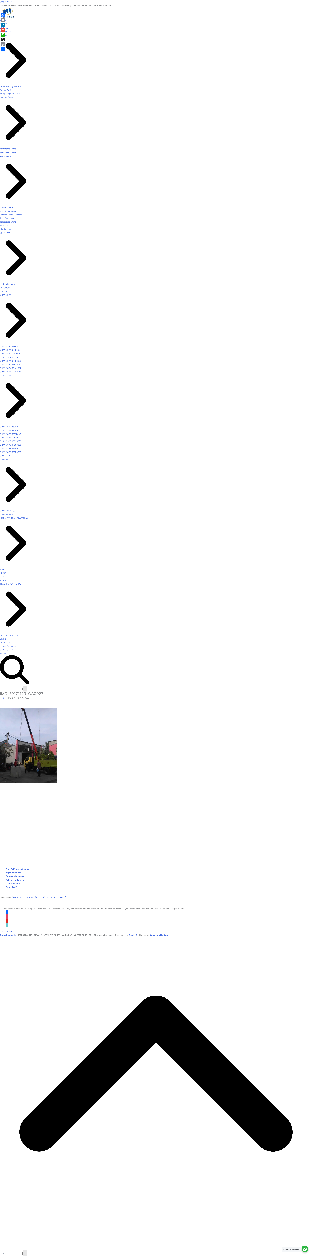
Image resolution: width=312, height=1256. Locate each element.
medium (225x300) (36, 897)
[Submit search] (25, 688)
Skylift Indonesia (13, 872)
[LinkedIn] (2, 24)
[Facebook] (2, 15)
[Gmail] (2, 29)
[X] (2, 39)
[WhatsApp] (2, 34)
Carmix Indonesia (14, 883)
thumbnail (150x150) (56, 897)
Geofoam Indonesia (15, 876)
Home (2, 698)
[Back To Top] (156, 1248)
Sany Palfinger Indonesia (17, 869)
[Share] (2, 49)
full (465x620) (18, 897)
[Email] (2, 20)
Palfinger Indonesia (15, 880)
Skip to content (7, 1)
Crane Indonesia (8, 935)
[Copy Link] (2, 44)
